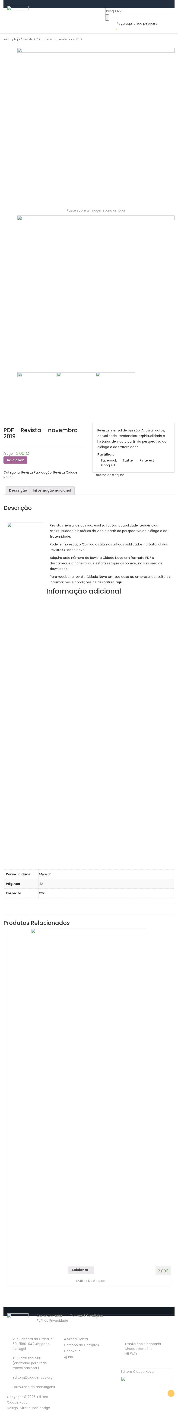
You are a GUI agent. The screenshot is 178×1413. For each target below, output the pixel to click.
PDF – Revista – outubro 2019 (89, 1107)
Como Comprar (49, 1315)
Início (7, 39)
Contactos (122, 9)
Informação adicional (52, 490)
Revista (28, 39)
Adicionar (15, 460)
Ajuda (68, 1357)
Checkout (72, 1351)
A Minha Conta (76, 1339)
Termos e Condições (87, 1315)
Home (37, 9)
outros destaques (109, 475)
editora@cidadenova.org (33, 1377)
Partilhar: (105, 454)
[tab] (18, 490)
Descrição (18, 490)
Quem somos (93, 9)
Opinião (69, 9)
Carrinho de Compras (81, 1345)
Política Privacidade (52, 1320)
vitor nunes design (34, 1408)
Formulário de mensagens (34, 1387)
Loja (51, 9)
